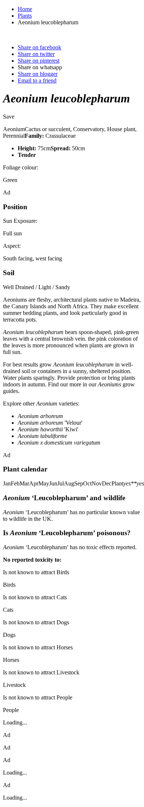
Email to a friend (37, 80)
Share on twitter (36, 54)
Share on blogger (38, 74)
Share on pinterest (38, 60)
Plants (25, 16)
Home (25, 9)
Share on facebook (39, 47)
